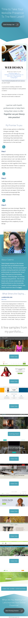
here (19, 287)
